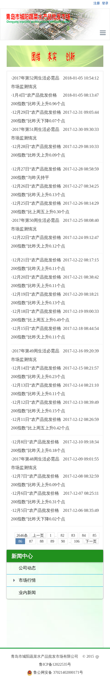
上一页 (38, 536)
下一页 (91, 541)
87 (31, 541)
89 (52, 541)
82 (62, 536)
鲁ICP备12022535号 (55, 664)
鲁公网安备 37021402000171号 (58, 672)
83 (73, 536)
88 (42, 541)
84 (84, 536)
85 (94, 536)
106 (77, 541)
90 (63, 541)
